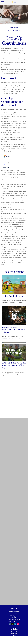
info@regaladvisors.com (14, 621)
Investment (14, 633)
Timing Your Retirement (12, 296)
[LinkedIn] (15, 624)
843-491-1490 (15, 611)
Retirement (14, 631)
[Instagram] (18, 624)
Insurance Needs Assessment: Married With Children (13, 329)
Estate (14, 635)
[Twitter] (12, 624)
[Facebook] (10, 624)
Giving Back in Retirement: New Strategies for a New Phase (14, 365)
